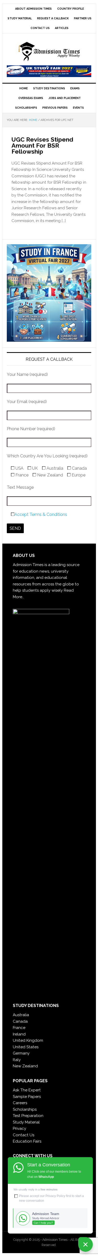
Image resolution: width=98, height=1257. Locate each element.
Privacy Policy (55, 1196)
